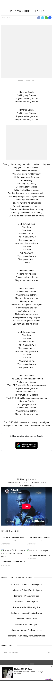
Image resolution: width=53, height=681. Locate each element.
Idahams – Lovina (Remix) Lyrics (26, 613)
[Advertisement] (26, 51)
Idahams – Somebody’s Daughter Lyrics (26, 636)
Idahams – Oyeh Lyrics (26, 619)
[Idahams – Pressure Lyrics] (13, 553)
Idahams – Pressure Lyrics (14, 561)
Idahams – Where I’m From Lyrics (26, 630)
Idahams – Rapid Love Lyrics (26, 607)
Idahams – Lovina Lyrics (39, 555)
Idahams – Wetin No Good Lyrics (26, 584)
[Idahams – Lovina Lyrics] (38, 550)
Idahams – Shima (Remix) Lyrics (26, 590)
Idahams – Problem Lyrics (27, 624)
